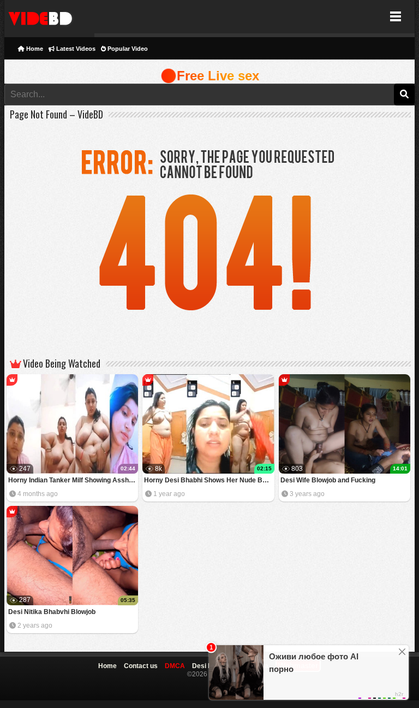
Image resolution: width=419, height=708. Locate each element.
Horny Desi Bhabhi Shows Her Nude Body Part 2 (209, 480)
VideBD (49, 16)
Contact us (141, 666)
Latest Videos (75, 48)
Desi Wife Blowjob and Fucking (327, 480)
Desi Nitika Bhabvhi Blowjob (51, 612)
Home (34, 48)
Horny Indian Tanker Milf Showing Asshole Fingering (73, 480)
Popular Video (127, 48)
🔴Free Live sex (209, 75)
